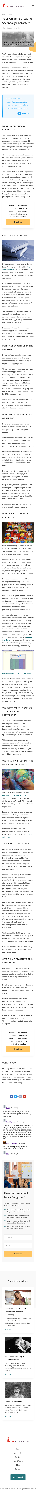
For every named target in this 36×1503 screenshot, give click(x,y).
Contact (18, 1469)
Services (18, 1457)
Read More (8, 1329)
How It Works (18, 1461)
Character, (6, 28)
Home (18, 1449)
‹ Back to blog (7, 14)
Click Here (18, 222)
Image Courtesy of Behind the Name (16, 673)
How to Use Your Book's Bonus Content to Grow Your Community (17, 1312)
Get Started (18, 1477)
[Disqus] (18, 1129)
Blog (18, 1465)
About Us (18, 1453)
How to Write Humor (13, 1401)
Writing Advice (15, 28)
